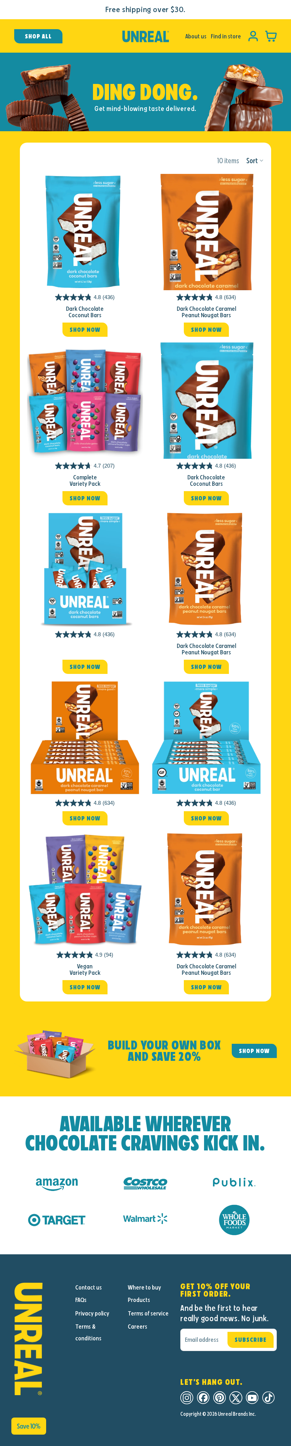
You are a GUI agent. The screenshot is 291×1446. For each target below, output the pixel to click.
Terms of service (148, 1313)
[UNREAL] (145, 36)
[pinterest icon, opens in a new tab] (219, 1397)
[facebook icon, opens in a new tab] (203, 1397)
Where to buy (144, 1287)
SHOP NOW (254, 1051)
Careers (137, 1326)
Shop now (85, 330)
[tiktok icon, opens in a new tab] (268, 1397)
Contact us (88, 1287)
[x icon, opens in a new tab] (235, 1397)
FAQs (81, 1300)
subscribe (251, 1340)
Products (139, 1300)
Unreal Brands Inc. (237, 1414)
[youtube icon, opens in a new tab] (252, 1397)
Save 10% (28, 1426)
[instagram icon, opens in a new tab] (186, 1397)
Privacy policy (92, 1313)
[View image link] (40, 1339)
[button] (255, 160)
